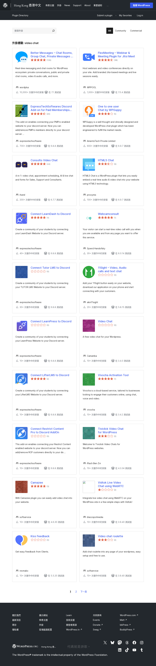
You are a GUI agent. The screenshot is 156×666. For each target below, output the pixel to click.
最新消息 (16, 620)
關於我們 (16, 615)
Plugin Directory (20, 15)
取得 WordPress (141, 5)
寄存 (14, 625)
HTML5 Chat (106, 160)
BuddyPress (127, 629)
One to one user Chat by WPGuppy (110, 108)
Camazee (37, 482)
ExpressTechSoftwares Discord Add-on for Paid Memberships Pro (51, 108)
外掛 (41, 625)
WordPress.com (129, 615)
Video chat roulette (110, 536)
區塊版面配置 (45, 629)
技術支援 (70, 620)
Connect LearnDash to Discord (51, 213)
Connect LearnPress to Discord (51, 321)
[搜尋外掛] (53, 31)
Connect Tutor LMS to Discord (50, 267)
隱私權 (15, 629)
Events (96, 620)
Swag (97, 629)
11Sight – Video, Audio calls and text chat (112, 269)
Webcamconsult (108, 213)
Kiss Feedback (40, 536)
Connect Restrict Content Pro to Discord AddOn (47, 430)
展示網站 (43, 615)
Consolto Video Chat (44, 160)
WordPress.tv (74, 629)
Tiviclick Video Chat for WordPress (111, 430)
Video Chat (105, 321)
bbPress (125, 625)
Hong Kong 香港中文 (50, 647)
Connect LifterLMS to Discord (50, 375)
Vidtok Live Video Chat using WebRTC (111, 484)
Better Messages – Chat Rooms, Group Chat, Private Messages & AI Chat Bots (52, 54)
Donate (98, 625)
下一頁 (83, 591)
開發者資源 (71, 625)
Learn (69, 615)
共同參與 (97, 615)
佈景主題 (43, 620)
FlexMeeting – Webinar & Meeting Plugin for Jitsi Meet (116, 54)
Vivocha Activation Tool (113, 375)
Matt (123, 620)
